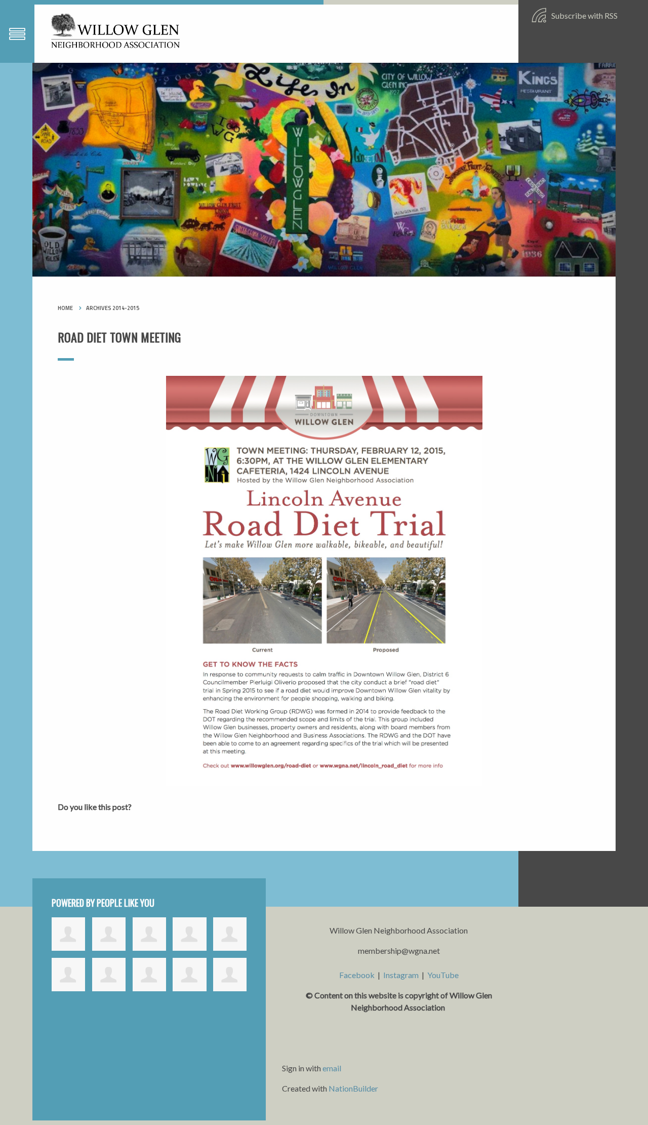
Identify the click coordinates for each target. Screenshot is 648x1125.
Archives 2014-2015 (112, 308)
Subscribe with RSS (584, 15)
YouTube (443, 975)
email (331, 1068)
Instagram (401, 975)
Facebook (357, 975)
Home (65, 308)
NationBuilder (353, 1088)
